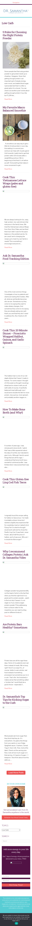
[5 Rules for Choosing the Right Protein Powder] (16, 55)
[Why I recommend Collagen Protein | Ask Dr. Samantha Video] (16, 574)
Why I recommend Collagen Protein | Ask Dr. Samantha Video (15, 554)
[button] (16, 773)
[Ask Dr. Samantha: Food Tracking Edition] (16, 276)
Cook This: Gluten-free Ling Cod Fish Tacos (16, 480)
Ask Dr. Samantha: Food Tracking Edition (16, 257)
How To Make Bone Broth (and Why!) (14, 411)
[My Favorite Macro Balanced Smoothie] (16, 127)
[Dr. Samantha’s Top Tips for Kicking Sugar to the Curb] (16, 720)
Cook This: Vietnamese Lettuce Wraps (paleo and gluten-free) (14, 181)
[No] (30, 919)
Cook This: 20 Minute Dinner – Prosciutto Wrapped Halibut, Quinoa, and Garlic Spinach (15, 336)
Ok (16, 923)
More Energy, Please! (16, 885)
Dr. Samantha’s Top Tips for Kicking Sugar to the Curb (16, 699)
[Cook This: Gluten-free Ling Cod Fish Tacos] (16, 499)
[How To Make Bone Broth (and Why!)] (16, 429)
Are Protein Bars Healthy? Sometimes (15, 626)
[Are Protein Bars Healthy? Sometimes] (16, 644)
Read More (8, 99)
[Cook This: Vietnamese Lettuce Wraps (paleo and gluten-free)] (16, 203)
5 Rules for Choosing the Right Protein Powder (14, 35)
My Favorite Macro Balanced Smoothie (14, 109)
